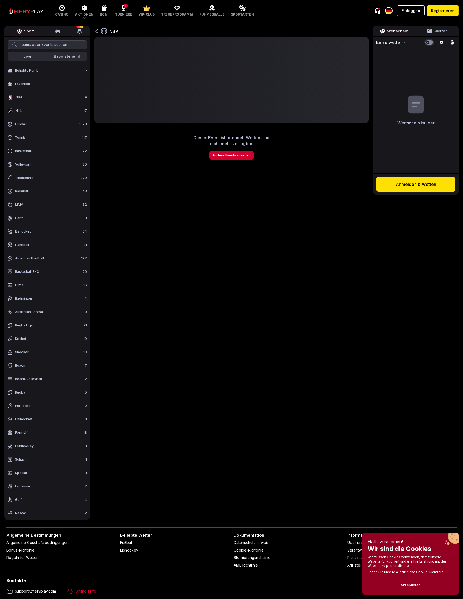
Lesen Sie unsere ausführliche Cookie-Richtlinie (405, 572)
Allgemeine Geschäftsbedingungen (37, 542)
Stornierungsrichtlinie (252, 557)
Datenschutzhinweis (251, 542)
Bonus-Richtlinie (20, 550)
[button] (84, 10)
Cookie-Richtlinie (249, 550)
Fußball (126, 542)
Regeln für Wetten (22, 557)
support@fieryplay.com (35, 591)
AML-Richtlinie (246, 565)
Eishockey (129, 550)
